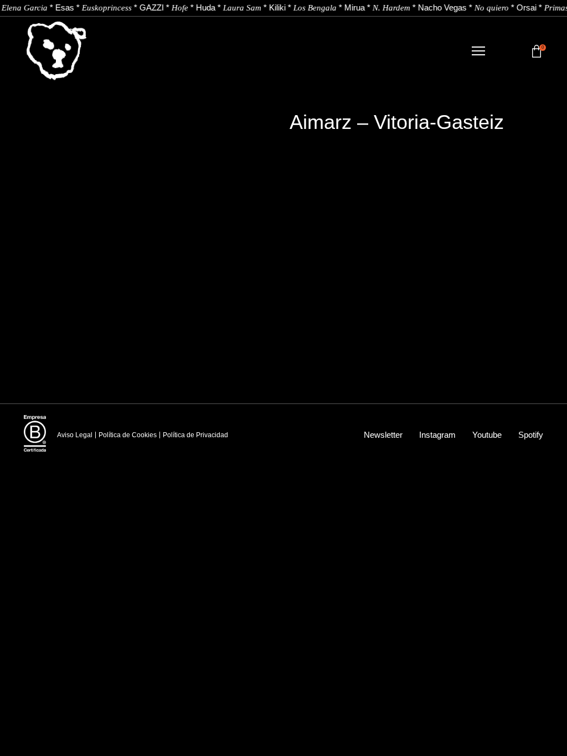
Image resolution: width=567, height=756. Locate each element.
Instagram (437, 434)
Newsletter (383, 434)
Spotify (530, 434)
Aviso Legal (74, 435)
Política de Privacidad (195, 435)
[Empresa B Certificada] (35, 433)
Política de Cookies (128, 435)
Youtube (487, 434)
